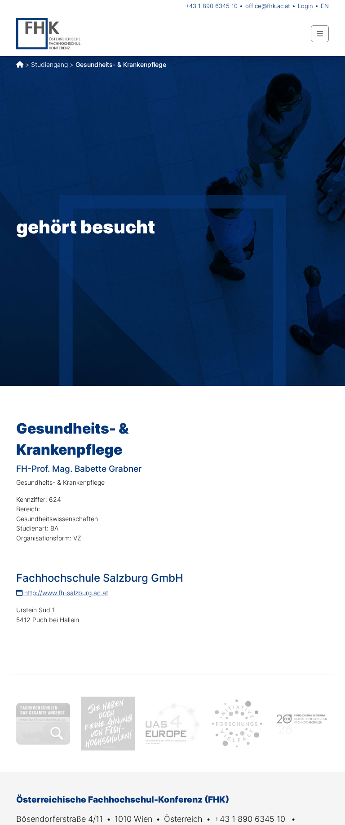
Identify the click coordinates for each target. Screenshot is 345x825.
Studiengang (49, 64)
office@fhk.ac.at (267, 5)
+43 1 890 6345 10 (212, 5)
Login (305, 5)
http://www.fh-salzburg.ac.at (65, 593)
